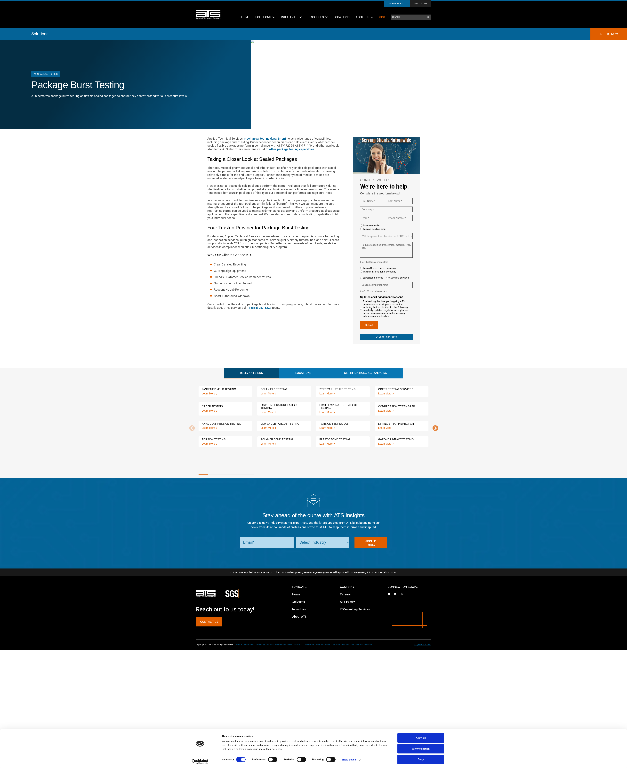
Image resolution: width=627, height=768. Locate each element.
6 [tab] (249, 474)
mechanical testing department (265, 138)
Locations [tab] (303, 373)
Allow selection (421, 748)
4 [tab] (231, 474)
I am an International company (379, 271)
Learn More (208, 393)
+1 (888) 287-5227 (397, 3)
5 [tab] (240, 474)
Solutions (39, 33)
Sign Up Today (370, 543)
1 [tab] (203, 474)
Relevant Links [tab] (251, 373)
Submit (369, 325)
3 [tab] (221, 474)
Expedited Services (373, 277)
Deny (421, 759)
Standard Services (399, 277)
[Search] (428, 17)
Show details (349, 759)
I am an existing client (374, 229)
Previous (190, 428)
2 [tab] (212, 474)
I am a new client (372, 225)
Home (296, 594)
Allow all (421, 737)
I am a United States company (379, 268)
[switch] (272, 759)
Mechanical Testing (46, 74)
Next (433, 428)
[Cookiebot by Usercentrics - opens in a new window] (200, 761)
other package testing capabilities (291, 149)
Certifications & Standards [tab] (365, 373)
